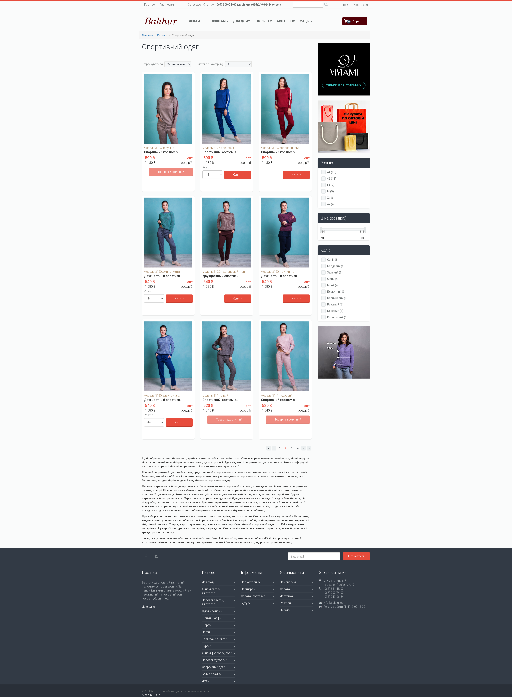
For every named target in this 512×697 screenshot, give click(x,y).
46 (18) (331, 179)
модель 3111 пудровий (276, 395)
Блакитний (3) (336, 292)
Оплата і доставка (253, 596)
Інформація (300, 21)
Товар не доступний (171, 171)
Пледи (206, 632)
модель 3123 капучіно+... (161, 148)
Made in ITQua (151, 695)
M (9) (330, 191)
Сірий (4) (333, 279)
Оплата (285, 589)
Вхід (345, 4)
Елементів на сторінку (210, 64)
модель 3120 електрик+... (162, 395)
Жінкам (194, 21)
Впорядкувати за (152, 64)
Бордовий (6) (336, 266)
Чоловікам (216, 21)
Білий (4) (333, 285)
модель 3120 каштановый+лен (223, 271)
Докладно (148, 606)
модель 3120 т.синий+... (277, 271)
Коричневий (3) (337, 298)
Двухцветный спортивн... (163, 276)
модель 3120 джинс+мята (162, 271)
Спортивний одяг (213, 667)
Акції (281, 21)
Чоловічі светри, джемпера (213, 602)
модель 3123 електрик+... (220, 148)
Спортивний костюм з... (162, 152)
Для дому (241, 21)
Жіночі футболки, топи (217, 653)
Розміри (285, 603)
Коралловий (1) (337, 317)
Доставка (286, 596)
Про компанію (250, 582)
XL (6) (331, 198)
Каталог (162, 35)
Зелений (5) (335, 272)
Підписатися (356, 556)
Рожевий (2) (335, 304)
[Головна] (160, 21)
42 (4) (331, 204)
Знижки (285, 610)
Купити (237, 174)
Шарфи (207, 625)
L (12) (330, 185)
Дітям (205, 681)
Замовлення (288, 582)
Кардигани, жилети (214, 639)
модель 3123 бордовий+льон (281, 148)
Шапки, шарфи (211, 618)
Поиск (326, 5)
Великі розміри (212, 674)
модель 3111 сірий (215, 395)
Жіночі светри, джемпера (211, 591)
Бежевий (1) (335, 311)
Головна (147, 35)
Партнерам (166, 4)
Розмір (207, 167)
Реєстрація (360, 4)
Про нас (149, 4)
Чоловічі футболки (214, 660)
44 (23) (331, 172)
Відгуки (245, 603)
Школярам (263, 21)
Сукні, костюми (212, 611)
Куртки (206, 646)
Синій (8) (333, 260)
